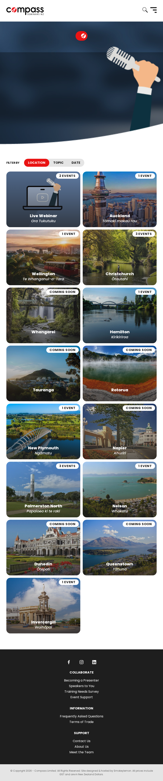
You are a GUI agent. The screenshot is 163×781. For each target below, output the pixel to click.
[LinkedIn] (94, 662)
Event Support (81, 697)
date (76, 162)
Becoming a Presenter (81, 680)
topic (58, 162)
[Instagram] (81, 662)
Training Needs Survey (81, 691)
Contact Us (81, 741)
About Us (82, 746)
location (36, 162)
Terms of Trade (81, 722)
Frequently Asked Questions (81, 716)
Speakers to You (81, 686)
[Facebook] (69, 662)
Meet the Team (81, 752)
